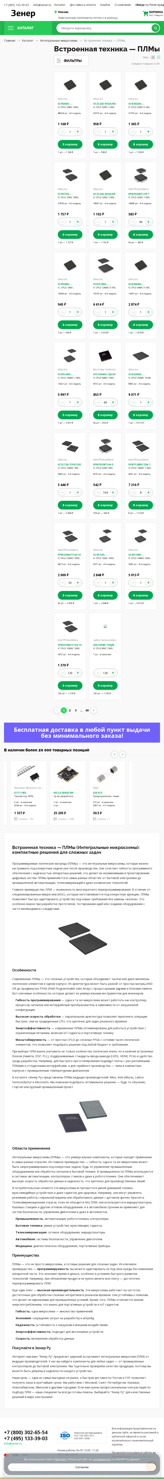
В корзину (70, 144)
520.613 (97, 792)
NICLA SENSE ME (63, 792)
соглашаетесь (102, 1459)
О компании (123, 5)
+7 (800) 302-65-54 (26, 1432)
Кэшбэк (105, 5)
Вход (140, 5)
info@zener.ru (42, 5)
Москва (63, 12)
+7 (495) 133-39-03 (16, 5)
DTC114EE (20, 792)
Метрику (61, 1459)
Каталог (59, 5)
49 (87, 710)
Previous (115, 754)
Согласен (82, 1467)
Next (123, 754)
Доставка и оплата (83, 5)
